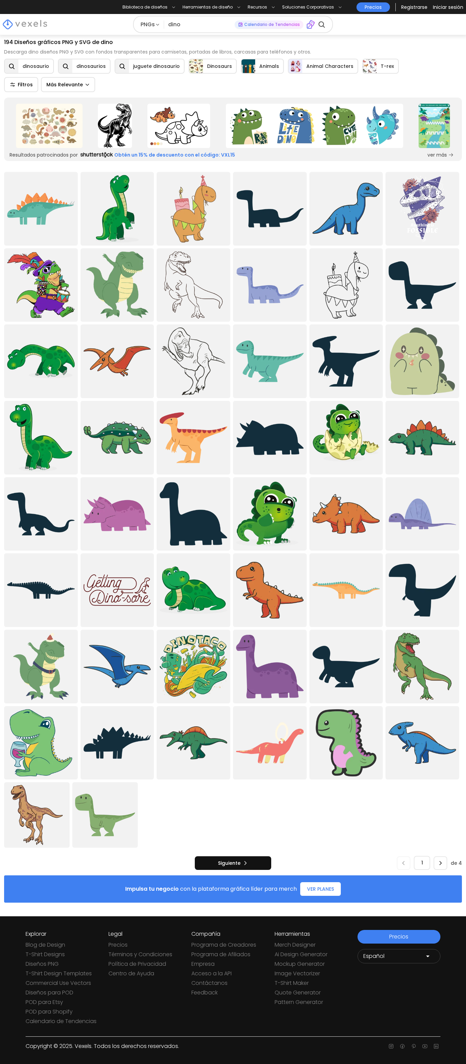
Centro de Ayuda (131, 973)
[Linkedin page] (436, 1046)
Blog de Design (45, 945)
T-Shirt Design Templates (59, 973)
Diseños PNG (42, 964)
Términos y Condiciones (140, 954)
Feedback (204, 992)
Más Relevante (64, 84)
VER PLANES (320, 889)
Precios (118, 945)
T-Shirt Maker (292, 983)
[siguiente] (440, 863)
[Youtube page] (425, 1046)
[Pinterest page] (413, 1046)
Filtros (25, 84)
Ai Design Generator (301, 954)
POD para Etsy (44, 1002)
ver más (437, 154)
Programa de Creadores (223, 945)
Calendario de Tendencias (61, 1021)
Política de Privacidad (137, 964)
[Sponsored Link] (49, 125)
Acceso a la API (211, 973)
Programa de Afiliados (220, 954)
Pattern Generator (299, 1002)
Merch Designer (295, 945)
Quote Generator (298, 992)
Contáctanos (209, 983)
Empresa (203, 964)
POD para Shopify (49, 1012)
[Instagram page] (391, 1046)
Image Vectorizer (297, 973)
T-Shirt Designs (45, 954)
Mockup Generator (300, 964)
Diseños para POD (49, 992)
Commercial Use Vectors (58, 983)
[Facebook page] (402, 1046)
